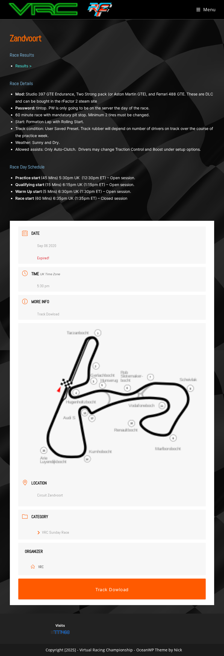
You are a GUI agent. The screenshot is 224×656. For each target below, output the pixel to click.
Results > (23, 65)
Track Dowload (48, 314)
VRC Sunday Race (55, 532)
